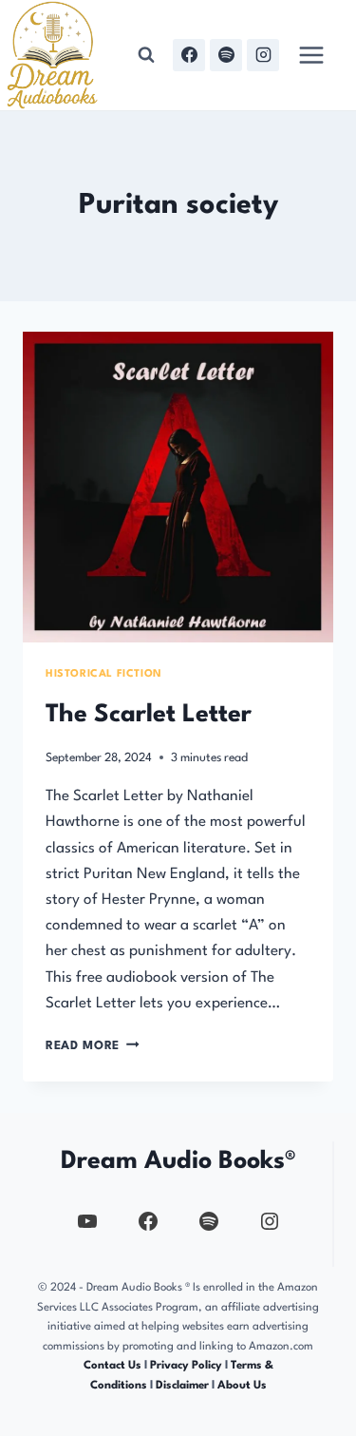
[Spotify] (226, 55)
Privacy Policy (187, 1365)
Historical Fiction (104, 674)
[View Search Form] (146, 55)
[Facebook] (189, 55)
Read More (93, 1046)
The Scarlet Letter (149, 714)
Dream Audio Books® (178, 1161)
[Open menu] (311, 54)
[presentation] (178, 487)
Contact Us (112, 1365)
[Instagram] (263, 55)
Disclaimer (182, 1385)
